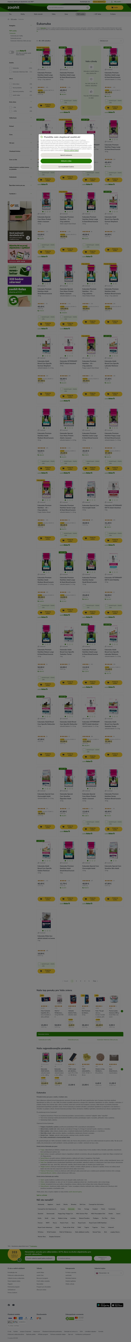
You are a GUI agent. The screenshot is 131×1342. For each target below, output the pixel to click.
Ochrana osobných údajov (71, 150)
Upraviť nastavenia (66, 155)
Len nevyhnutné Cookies (66, 167)
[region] (66, 152)
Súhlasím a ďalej (66, 161)
